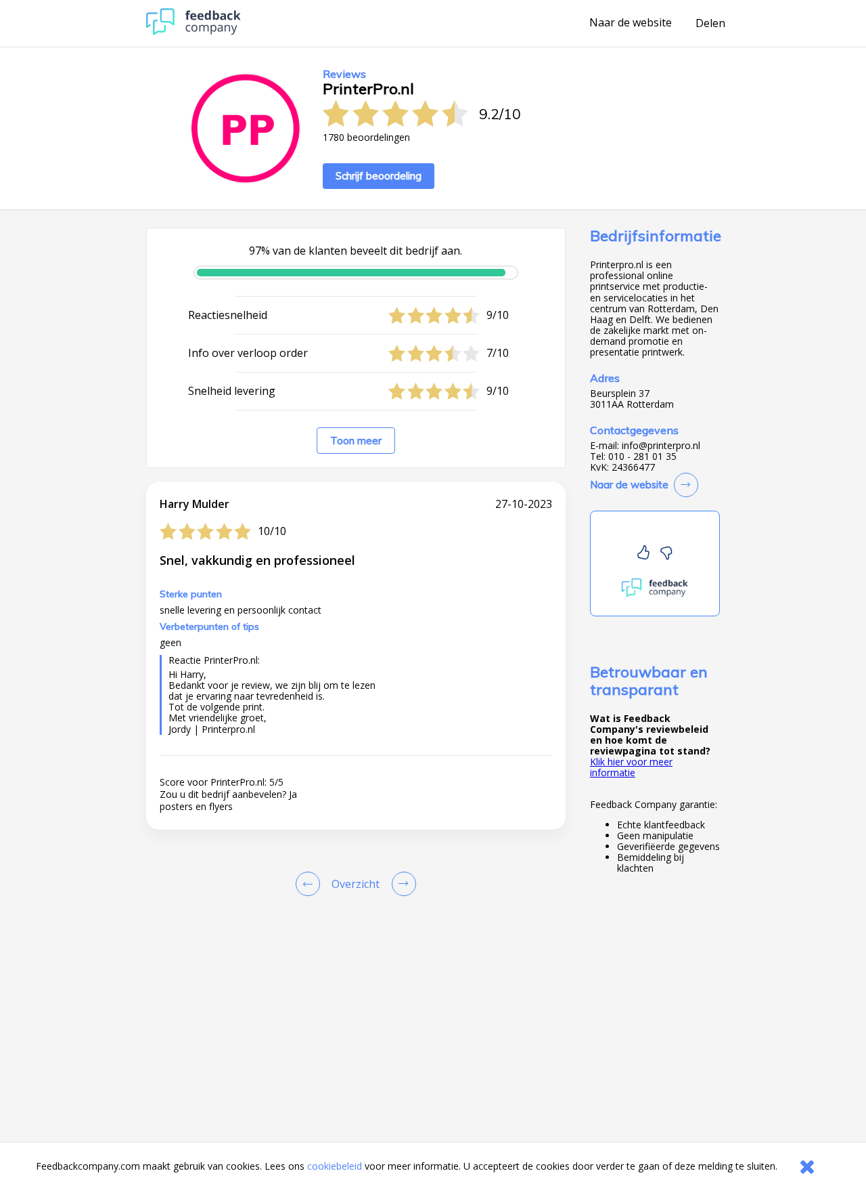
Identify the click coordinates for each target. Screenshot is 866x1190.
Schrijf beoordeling (378, 175)
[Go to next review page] (401, 884)
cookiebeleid (334, 1166)
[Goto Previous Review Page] (310, 884)
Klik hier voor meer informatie (631, 767)
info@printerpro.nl (661, 445)
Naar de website (630, 23)
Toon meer (356, 440)
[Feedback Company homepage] (193, 31)
